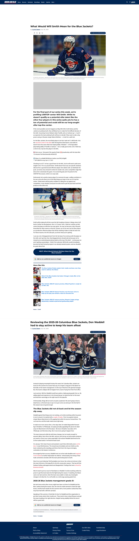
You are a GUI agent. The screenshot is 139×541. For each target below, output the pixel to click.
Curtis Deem (36, 29)
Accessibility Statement (40, 533)
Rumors (24, 2)
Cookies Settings (71, 533)
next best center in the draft (44, 142)
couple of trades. (58, 417)
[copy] (42, 33)
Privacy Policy (57, 530)
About (35, 527)
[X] (127, 2)
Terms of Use (70, 530)
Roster (43, 2)
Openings (55, 527)
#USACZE (54, 154)
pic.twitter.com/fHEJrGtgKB (58, 158)
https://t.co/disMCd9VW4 (42, 158)
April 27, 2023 (49, 160)
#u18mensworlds (45, 154)
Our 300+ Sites (86, 527)
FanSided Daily (100, 527)
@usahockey (66, 152)
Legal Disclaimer (101, 530)
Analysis (40, 516)
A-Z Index (55, 533)
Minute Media (25, 536)
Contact (68, 527)
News (19, 2)
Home (35, 309)
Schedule (30, 2)
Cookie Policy (86, 530)
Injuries (48, 2)
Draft (39, 309)
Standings (37, 2)
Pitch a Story (36, 530)
